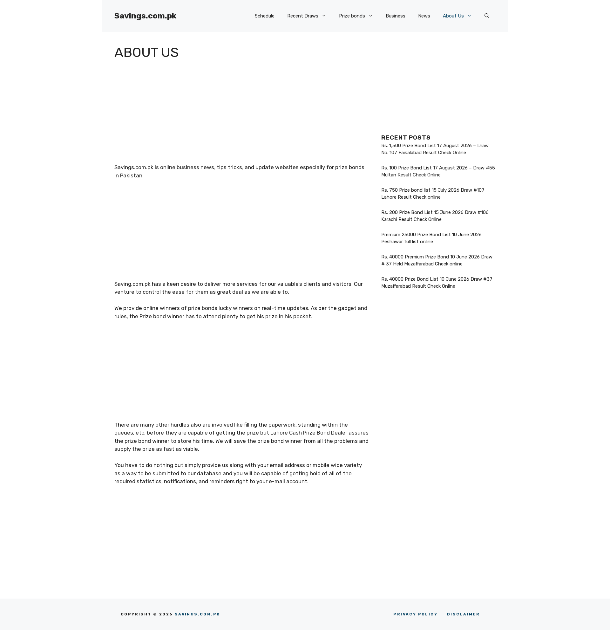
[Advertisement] (241, 115)
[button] (487, 15)
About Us (453, 16)
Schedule (264, 16)
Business (395, 16)
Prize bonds (352, 16)
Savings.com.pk (145, 15)
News (424, 16)
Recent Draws (302, 16)
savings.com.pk (197, 614)
